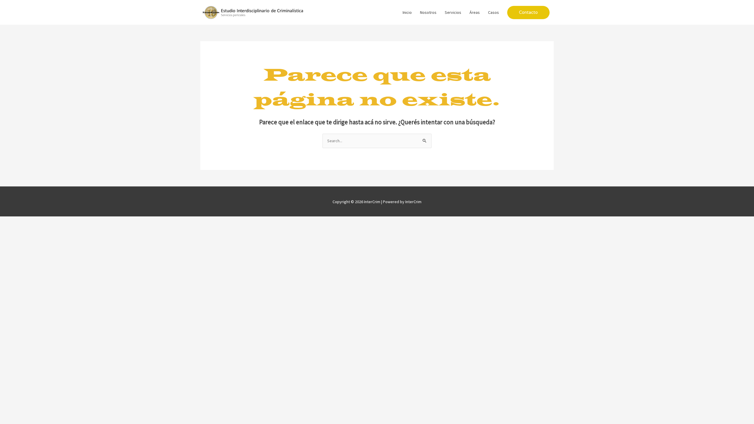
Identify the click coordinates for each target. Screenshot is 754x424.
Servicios (453, 12)
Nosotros (428, 12)
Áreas (474, 12)
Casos (493, 12)
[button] (528, 12)
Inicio (407, 12)
